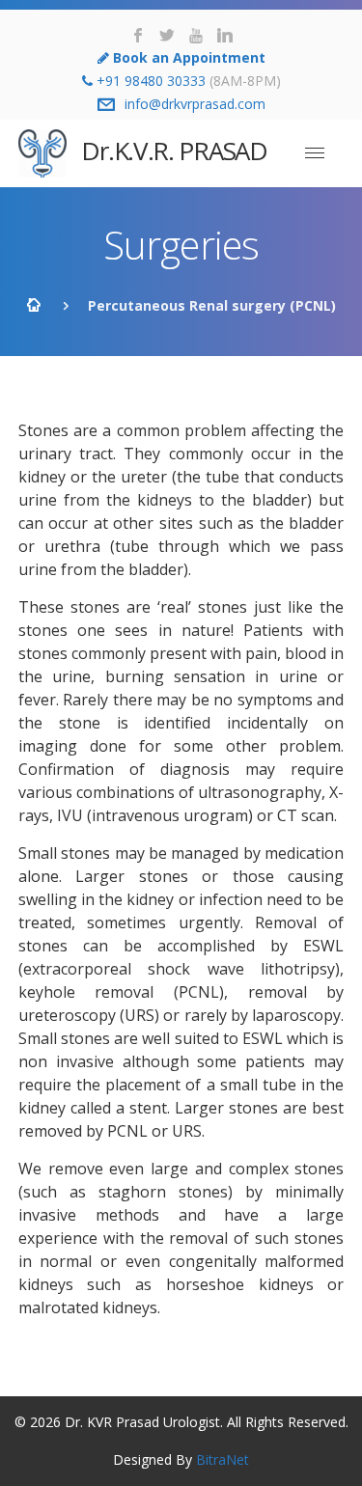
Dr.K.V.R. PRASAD (171, 150)
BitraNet (222, 1459)
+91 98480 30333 (151, 80)
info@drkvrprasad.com (195, 104)
